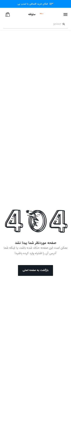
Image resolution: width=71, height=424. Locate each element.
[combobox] (32, 24)
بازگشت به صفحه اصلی (35, 270)
